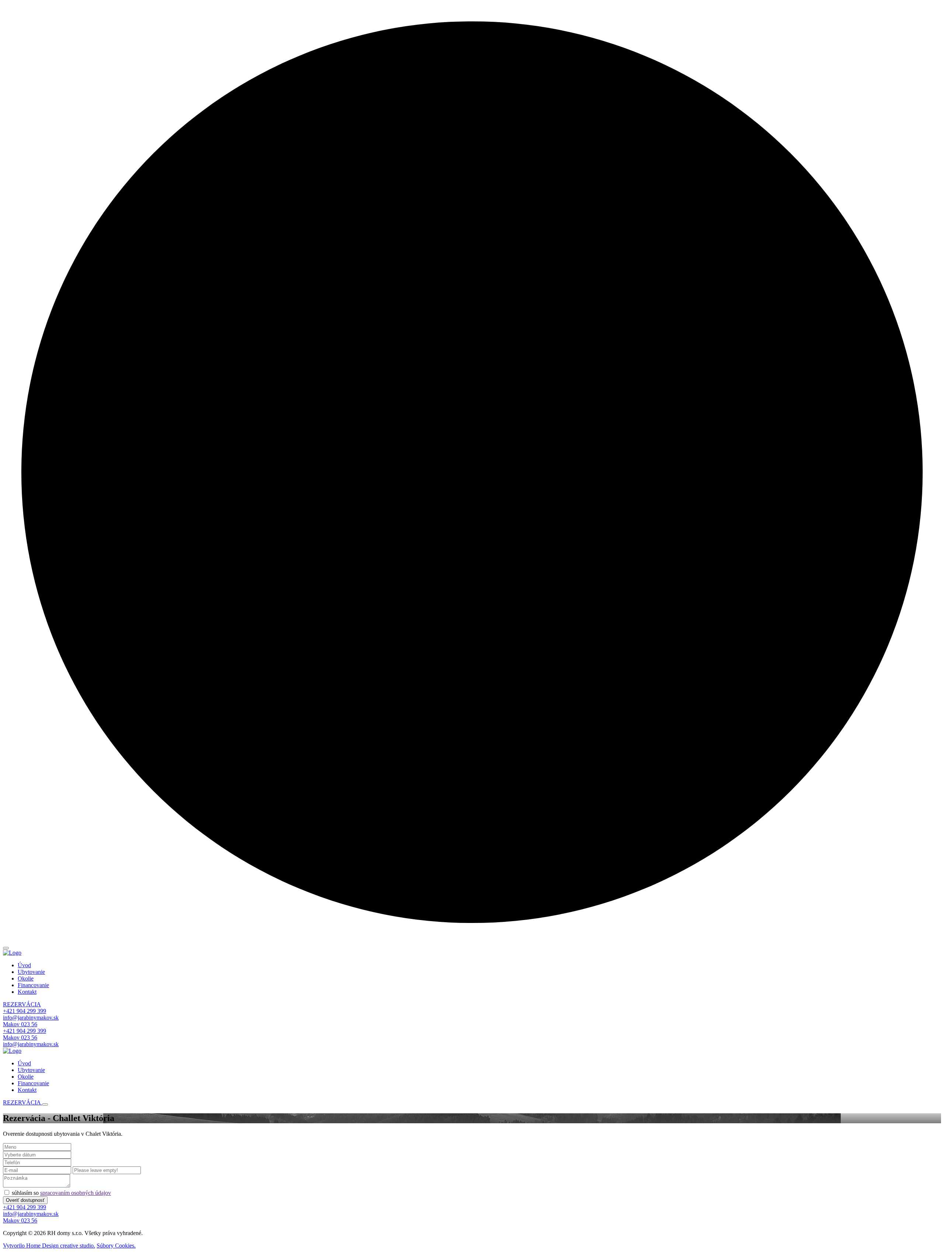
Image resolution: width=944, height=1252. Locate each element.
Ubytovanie (31, 972)
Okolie (26, 978)
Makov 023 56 (20, 1024)
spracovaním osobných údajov (75, 1193)
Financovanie (33, 985)
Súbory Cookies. (116, 1245)
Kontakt (27, 992)
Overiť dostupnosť (25, 1200)
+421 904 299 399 (24, 1011)
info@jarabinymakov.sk (31, 1017)
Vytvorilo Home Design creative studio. (49, 1245)
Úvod (24, 965)
